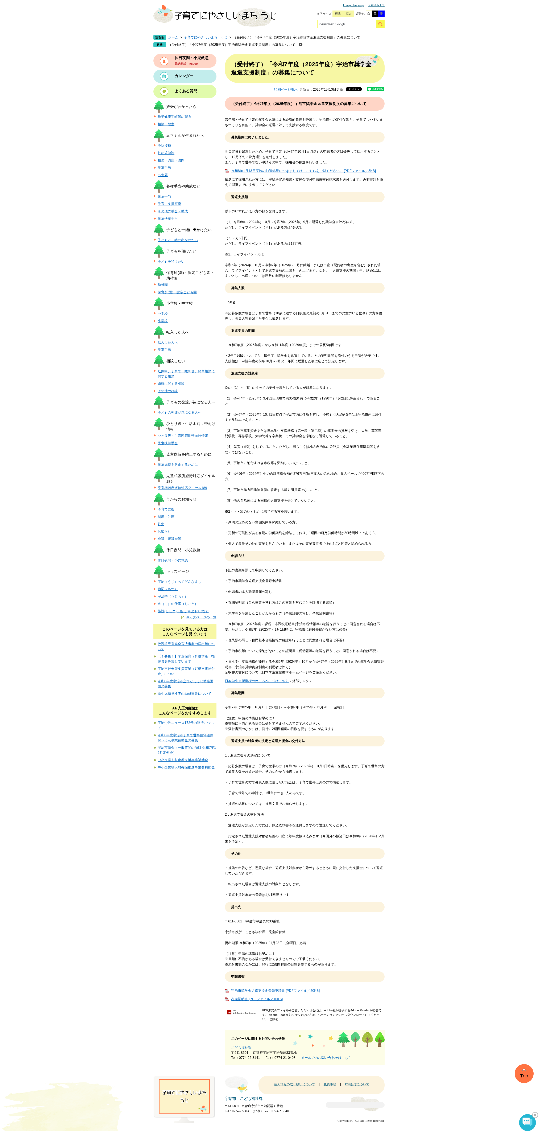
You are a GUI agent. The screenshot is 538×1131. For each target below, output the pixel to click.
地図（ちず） (168, 589)
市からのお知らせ (181, 499)
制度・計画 (166, 517)
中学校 (163, 313)
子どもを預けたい (181, 251)
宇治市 (230, 1099)
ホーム (173, 37)
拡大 (349, 13)
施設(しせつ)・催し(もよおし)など (183, 611)
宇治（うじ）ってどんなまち (179, 581)
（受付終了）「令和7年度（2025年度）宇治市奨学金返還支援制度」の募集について (231, 44)
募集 (161, 524)
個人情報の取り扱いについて (294, 1084)
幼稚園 (163, 285)
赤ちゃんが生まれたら (185, 135)
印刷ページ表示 (286, 89)
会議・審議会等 (169, 539)
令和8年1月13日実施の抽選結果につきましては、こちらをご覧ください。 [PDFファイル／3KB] (303, 171)
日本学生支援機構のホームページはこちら (257, 681)
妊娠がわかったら (181, 107)
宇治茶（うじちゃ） (173, 596)
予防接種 (164, 145)
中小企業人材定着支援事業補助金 (183, 760)
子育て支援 (166, 509)
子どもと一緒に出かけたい (189, 230)
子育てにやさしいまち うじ (206, 37)
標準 (338, 13)
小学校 (163, 321)
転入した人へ (177, 332)
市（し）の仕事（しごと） (178, 604)
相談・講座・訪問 (171, 160)
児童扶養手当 (168, 218)
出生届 (163, 175)
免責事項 (330, 1084)
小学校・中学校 (179, 303)
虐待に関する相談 (171, 383)
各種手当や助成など (183, 186)
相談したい (175, 361)
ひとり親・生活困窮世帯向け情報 (183, 436)
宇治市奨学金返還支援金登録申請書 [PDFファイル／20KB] (275, 990)
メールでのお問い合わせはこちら (326, 1058)
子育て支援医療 (169, 204)
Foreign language (353, 5)
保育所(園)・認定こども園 (177, 292)
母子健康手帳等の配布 (174, 117)
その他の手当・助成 (173, 211)
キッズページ (177, 571)
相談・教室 (166, 124)
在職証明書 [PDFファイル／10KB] (257, 999)
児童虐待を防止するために (189, 454)
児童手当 (164, 167)
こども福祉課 (241, 1047)
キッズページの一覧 (201, 617)
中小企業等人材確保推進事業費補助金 (186, 767)
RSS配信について (357, 1084)
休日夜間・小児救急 (183, 550)
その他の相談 (168, 391)
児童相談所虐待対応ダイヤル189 (182, 488)
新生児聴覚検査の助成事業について (184, 693)
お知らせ (164, 531)
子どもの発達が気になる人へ (190, 402)
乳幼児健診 (166, 153)
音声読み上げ (376, 5)
